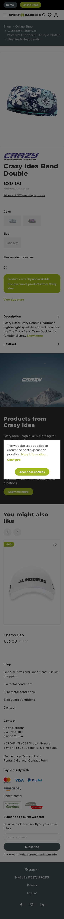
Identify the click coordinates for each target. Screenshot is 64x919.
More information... (34, 454)
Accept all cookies (32, 472)
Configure (14, 459)
